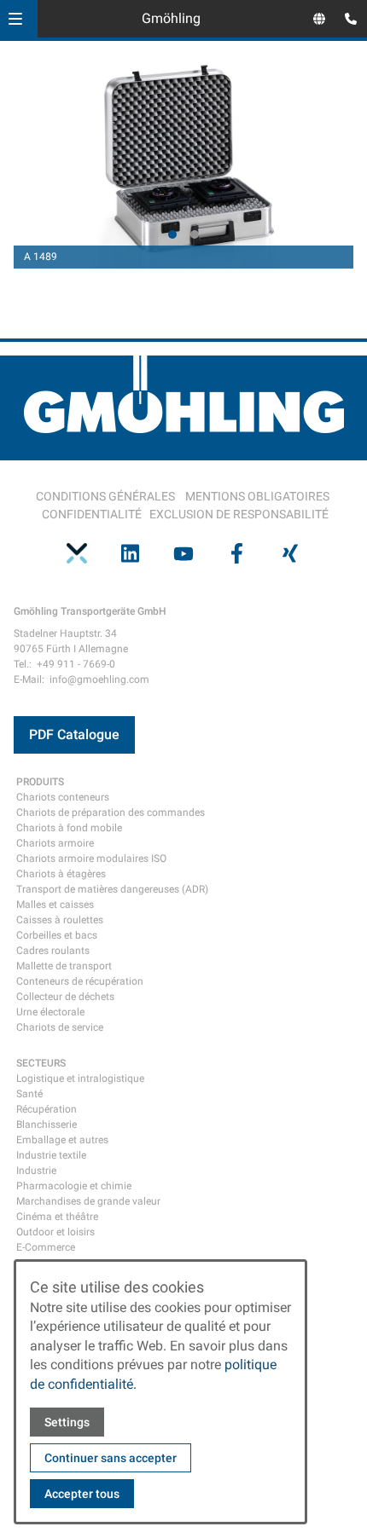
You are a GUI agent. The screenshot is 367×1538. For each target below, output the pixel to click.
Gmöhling (171, 18)
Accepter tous (81, 1493)
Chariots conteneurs (62, 797)
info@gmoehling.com (99, 679)
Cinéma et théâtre (57, 1217)
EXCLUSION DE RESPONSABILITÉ (239, 514)
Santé (29, 1094)
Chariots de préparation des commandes (110, 812)
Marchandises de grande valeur (88, 1201)
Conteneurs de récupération (79, 981)
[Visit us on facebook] (236, 553)
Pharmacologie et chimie (73, 1186)
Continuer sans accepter (110, 1458)
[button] (15, 18)
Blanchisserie (46, 1124)
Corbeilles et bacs (56, 935)
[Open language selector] (319, 19)
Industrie (36, 1171)
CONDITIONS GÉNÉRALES (105, 496)
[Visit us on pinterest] (77, 553)
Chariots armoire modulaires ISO (91, 858)
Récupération (46, 1109)
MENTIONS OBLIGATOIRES (257, 496)
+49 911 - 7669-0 (76, 664)
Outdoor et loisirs (55, 1232)
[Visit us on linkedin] (130, 553)
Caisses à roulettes (59, 920)
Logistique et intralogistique (80, 1078)
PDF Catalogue (74, 734)
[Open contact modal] (346, 20)
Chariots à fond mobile (69, 828)
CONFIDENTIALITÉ (92, 514)
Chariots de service (59, 1027)
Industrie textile (51, 1155)
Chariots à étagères (61, 874)
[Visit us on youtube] (183, 553)
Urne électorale (50, 1012)
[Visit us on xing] (290, 553)
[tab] (172, 234)
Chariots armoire (55, 843)
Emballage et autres (62, 1140)
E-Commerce (45, 1247)
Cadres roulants (53, 951)
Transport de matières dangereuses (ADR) (112, 889)
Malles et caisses (55, 905)
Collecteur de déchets (65, 997)
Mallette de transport (64, 966)
